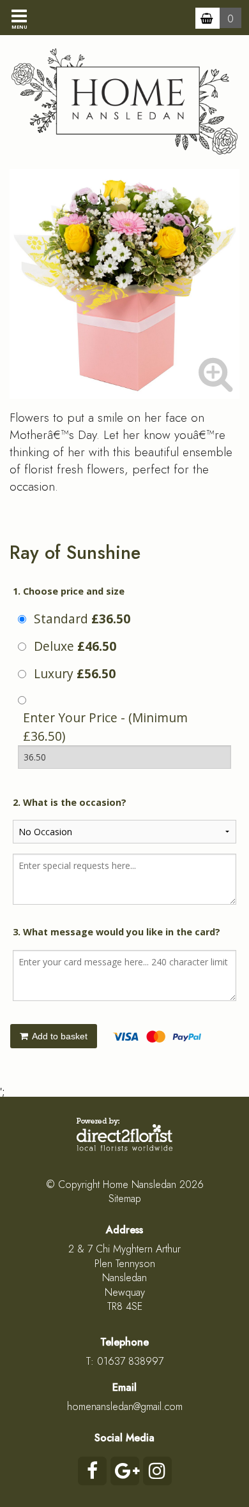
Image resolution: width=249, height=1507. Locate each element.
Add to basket (58, 1036)
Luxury (75, 673)
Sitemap (125, 1198)
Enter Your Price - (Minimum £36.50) (105, 727)
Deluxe (75, 646)
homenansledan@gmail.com (125, 1406)
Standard (82, 618)
